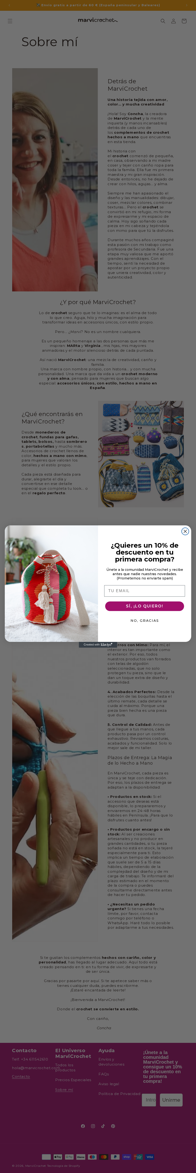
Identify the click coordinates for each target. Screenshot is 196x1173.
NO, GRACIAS (145, 620)
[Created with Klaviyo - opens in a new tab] (98, 645)
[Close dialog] (185, 531)
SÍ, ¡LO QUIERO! (144, 606)
